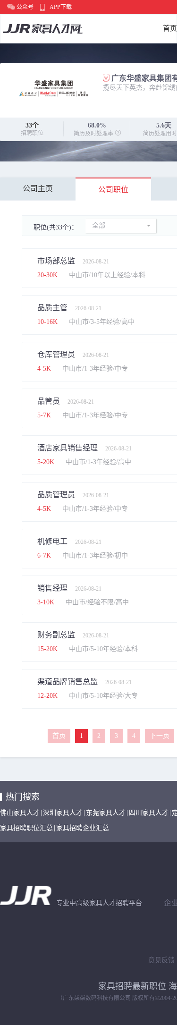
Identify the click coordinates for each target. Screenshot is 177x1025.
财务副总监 (56, 635)
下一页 (159, 735)
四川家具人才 (149, 812)
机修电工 (52, 541)
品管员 (48, 401)
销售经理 (52, 588)
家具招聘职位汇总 (26, 827)
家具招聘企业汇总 (82, 827)
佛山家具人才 (20, 812)
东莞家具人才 (106, 812)
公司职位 (113, 190)
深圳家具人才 (63, 812)
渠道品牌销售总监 (67, 682)
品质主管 (52, 308)
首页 (170, 28)
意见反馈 (161, 960)
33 (28, 125)
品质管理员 (56, 495)
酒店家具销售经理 (67, 448)
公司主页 (38, 189)
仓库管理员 (56, 354)
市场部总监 (56, 261)
